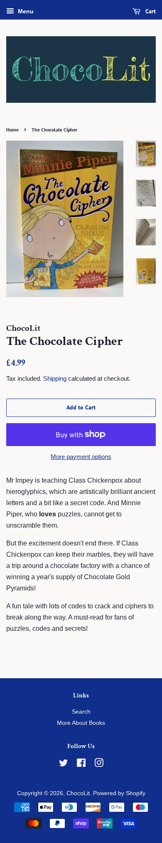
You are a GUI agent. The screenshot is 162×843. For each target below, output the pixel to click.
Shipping (54, 378)
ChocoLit (78, 793)
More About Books (81, 723)
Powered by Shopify (119, 793)
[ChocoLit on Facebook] (81, 764)
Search (81, 712)
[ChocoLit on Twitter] (63, 764)
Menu (25, 11)
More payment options (81, 456)
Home (12, 129)
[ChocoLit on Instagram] (98, 764)
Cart (150, 11)
